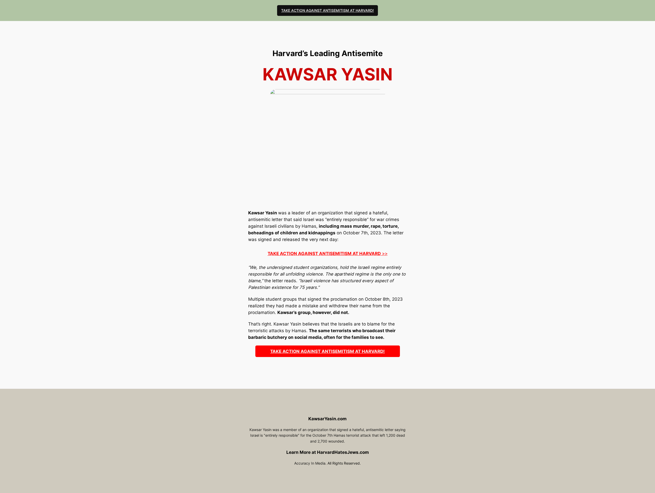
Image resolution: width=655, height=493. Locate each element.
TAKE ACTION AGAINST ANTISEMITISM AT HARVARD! (327, 10)
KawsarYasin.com (327, 418)
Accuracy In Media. (310, 463)
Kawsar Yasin (262, 212)
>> (328, 253)
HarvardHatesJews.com (343, 452)
